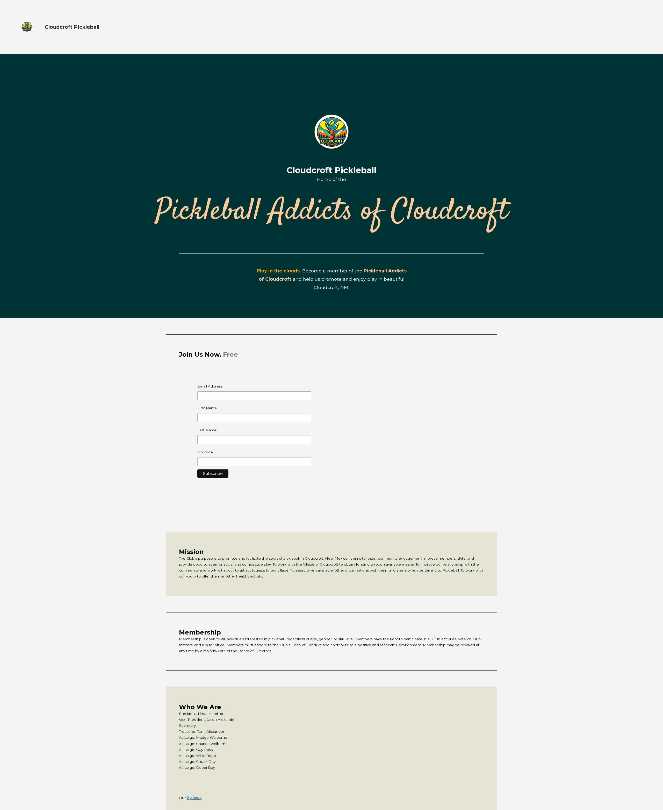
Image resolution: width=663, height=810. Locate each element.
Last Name (207, 430)
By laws (194, 798)
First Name (207, 408)
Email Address (209, 386)
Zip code (205, 452)
